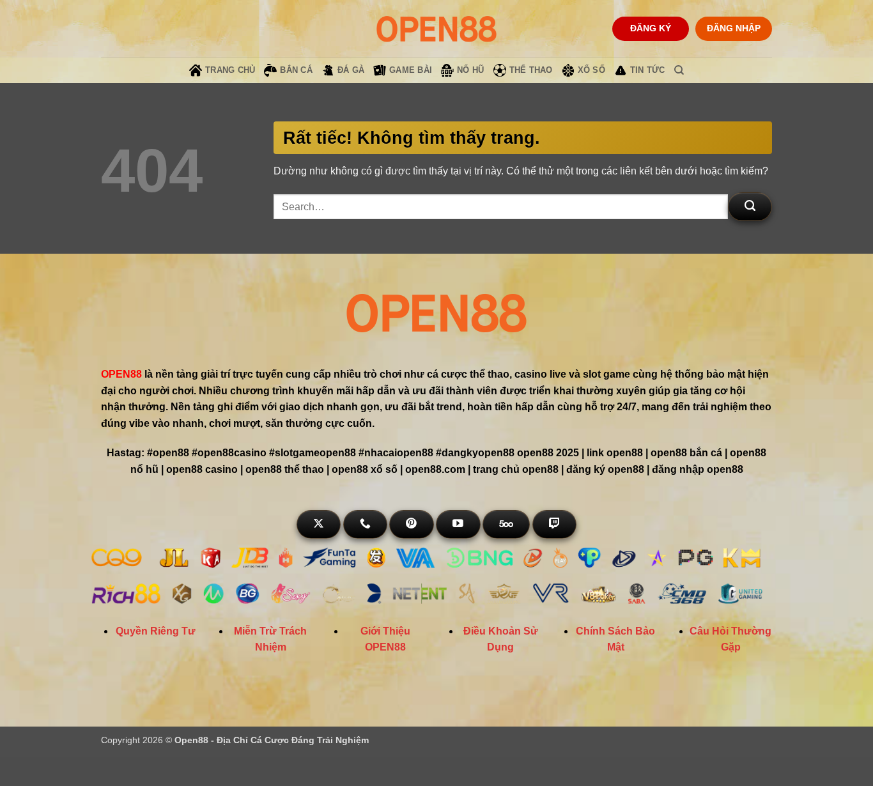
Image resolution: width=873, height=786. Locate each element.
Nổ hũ (470, 70)
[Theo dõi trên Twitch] (554, 524)
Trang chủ (230, 70)
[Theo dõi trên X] (319, 524)
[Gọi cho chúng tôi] (365, 524)
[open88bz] (436, 28)
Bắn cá (296, 70)
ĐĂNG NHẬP (734, 28)
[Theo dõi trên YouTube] (458, 524)
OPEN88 (121, 374)
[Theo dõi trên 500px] (506, 524)
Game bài (410, 70)
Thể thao (531, 70)
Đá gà (350, 70)
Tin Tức (647, 70)
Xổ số (591, 70)
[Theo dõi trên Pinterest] (411, 524)
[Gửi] (750, 206)
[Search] (679, 70)
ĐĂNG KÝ (650, 28)
